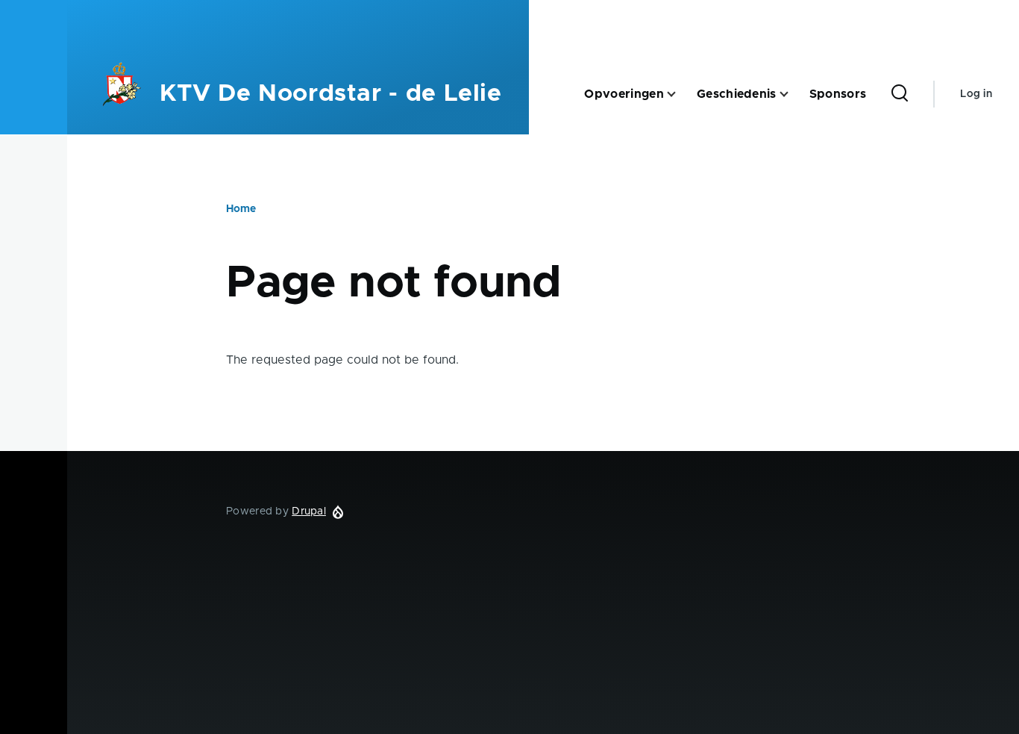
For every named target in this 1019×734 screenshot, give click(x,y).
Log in (976, 94)
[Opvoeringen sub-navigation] (680, 94)
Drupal (309, 511)
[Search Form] (900, 94)
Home (241, 209)
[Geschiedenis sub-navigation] (793, 94)
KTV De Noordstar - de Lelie (330, 94)
